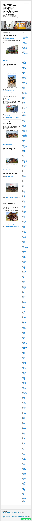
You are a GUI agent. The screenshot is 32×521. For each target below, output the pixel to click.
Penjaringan (24, 396)
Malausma (24, 342)
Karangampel (24, 285)
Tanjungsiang (24, 476)
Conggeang (24, 225)
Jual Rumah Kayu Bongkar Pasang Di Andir (11, 92)
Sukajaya (24, 447)
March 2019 (24, 98)
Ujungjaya (24, 491)
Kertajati (24, 307)
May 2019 (24, 96)
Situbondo (24, 437)
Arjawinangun (24, 125)
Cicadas (24, 189)
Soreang (24, 441)
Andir (6, 59)
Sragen (24, 442)
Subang (24, 443)
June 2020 (24, 87)
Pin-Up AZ (24, 399)
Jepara (24, 273)
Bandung (8, 226)
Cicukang (24, 191)
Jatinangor (24, 267)
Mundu (24, 354)
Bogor (23, 157)
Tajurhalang (24, 465)
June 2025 (24, 67)
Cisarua (24, 217)
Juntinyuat (24, 278)
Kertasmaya (24, 308)
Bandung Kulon (25, 135)
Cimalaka (24, 205)
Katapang (24, 291)
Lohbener (24, 331)
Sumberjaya (24, 455)
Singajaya (24, 436)
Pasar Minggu (24, 383)
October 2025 (24, 65)
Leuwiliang (24, 328)
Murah (14, 197)
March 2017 (24, 106)
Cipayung (24, 210)
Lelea (23, 323)
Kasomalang (24, 290)
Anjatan (24, 120)
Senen (24, 431)
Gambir (24, 238)
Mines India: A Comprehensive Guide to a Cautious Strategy (25, 53)
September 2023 (25, 74)
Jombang (24, 275)
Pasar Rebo (24, 384)
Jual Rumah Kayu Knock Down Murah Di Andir (12, 169)
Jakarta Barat (24, 257)
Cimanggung (24, 206)
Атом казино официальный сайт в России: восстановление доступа (12, 513)
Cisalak (24, 216)
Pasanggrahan (24, 382)
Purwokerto (24, 414)
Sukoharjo (24, 452)
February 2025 (24, 69)
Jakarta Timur (24, 259)
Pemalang (24, 394)
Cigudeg (24, 194)
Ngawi (23, 358)
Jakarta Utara (24, 260)
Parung (24, 379)
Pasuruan (24, 386)
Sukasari (24, 451)
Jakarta (24, 256)
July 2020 (24, 86)
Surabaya (24, 460)
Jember (24, 272)
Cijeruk (24, 196)
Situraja (24, 438)
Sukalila (24, 448)
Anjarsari (24, 119)
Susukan (24, 463)
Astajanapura (24, 127)
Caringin (24, 174)
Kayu (10, 92)
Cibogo (24, 187)
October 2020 (24, 84)
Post (23, 406)
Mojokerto (24, 353)
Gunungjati (24, 250)
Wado (23, 493)
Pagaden (24, 364)
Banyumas (24, 144)
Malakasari (24, 340)
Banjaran (24, 142)
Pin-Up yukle (24, 403)
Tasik (23, 477)
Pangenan (24, 373)
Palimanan (24, 366)
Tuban (23, 488)
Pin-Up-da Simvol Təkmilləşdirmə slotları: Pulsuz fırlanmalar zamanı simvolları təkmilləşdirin (15, 516)
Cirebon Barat (24, 214)
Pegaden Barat (24, 390)
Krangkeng (24, 317)
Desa (23, 229)
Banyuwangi (24, 145)
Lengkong (24, 327)
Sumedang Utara (25, 457)
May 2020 (24, 88)
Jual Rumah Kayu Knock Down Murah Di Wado (9, 167)
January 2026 (24, 63)
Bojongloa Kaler (25, 160)
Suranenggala (24, 461)
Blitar (23, 155)
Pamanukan (24, 368)
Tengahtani (24, 482)
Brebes (24, 167)
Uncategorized (24, 492)
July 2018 (24, 102)
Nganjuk (24, 357)
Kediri (23, 297)
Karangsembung (25, 287)
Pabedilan (24, 359)
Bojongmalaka (24, 162)
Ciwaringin (24, 221)
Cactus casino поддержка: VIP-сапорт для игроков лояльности (11, 512)
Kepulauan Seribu (25, 305)
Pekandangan (24, 392)
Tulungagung (24, 490)
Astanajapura (24, 128)
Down (23, 233)
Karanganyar (24, 286)
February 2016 (24, 109)
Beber (23, 149)
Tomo (23, 486)
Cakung (24, 172)
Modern (14, 143)
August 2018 (24, 101)
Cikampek (24, 197)
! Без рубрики (24, 115)
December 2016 (25, 107)
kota (23, 315)
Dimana (24, 231)
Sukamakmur (24, 449)
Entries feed (24, 502)
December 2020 (25, 82)
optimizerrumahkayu (12, 38)
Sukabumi (24, 444)
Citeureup (24, 220)
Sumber (24, 454)
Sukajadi (24, 446)
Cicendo (24, 190)
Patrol (23, 389)
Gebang (24, 241)
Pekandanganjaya (25, 393)
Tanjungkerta (24, 474)
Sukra (23, 453)
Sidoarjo (24, 434)
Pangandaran (24, 372)
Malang (24, 341)
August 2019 (24, 94)
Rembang (24, 423)
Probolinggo (24, 407)
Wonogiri (24, 496)
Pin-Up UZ (24, 402)
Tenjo (23, 483)
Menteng (24, 348)
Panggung (11, 59)
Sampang (24, 427)
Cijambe (24, 195)
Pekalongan (24, 391)
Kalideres (24, 280)
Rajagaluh (24, 417)
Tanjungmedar (24, 475)
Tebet (23, 479)
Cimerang (24, 207)
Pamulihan (24, 370)
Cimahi (24, 204)
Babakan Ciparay (25, 130)
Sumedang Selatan (25, 456)
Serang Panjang (25, 432)
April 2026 (24, 61)
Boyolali (24, 166)
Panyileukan (24, 375)
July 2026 (24, 60)
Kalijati (24, 281)
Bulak (23, 171)
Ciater (23, 181)
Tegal (23, 480)
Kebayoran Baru (25, 293)
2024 (23, 117)
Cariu (23, 175)
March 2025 (24, 68)
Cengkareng (24, 177)
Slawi (23, 439)
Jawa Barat (24, 271)
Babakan (24, 129)
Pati (23, 387)
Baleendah (24, 132)
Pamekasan (24, 369)
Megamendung (25, 347)
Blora (23, 156)
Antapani (24, 121)
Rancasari (24, 421)
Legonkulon (24, 322)
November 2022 (25, 76)
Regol (23, 422)
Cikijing (24, 200)
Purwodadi (24, 413)
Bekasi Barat (24, 151)
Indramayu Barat (25, 254)
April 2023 (24, 75)
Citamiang (24, 219)
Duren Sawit (24, 236)
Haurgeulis (24, 253)
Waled (23, 494)
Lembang (24, 326)
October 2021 (24, 77)
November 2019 (25, 91)
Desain (24, 230)
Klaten (24, 310)
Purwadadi (24, 411)
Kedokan (24, 298)
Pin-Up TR (24, 401)
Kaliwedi (24, 282)
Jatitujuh (24, 269)
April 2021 (24, 79)
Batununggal (24, 148)
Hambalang (24, 251)
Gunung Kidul (24, 248)
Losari (24, 334)
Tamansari (24, 468)
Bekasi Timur (24, 152)
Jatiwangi (24, 270)
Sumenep (24, 458)
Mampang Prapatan (25, 343)
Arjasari (24, 124)
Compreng (24, 224)
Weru (23, 495)
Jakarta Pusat (24, 258)
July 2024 (24, 72)
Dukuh (24, 234)
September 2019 (25, 93)
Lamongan (24, 321)
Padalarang (24, 362)
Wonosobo (24, 497)
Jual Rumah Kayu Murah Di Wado (7, 195)
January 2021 (24, 81)
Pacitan (24, 361)
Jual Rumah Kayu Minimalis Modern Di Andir (11, 144)
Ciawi (23, 182)
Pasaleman (24, 380)
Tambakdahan (24, 469)
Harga (23, 252)
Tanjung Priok (24, 473)
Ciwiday (24, 222)
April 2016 (24, 108)
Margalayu (24, 345)
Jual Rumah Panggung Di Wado (7, 57)
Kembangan (24, 303)
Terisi (23, 485)
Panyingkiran (24, 376)
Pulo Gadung (24, 409)
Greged (24, 244)
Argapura (24, 123)
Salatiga (24, 426)
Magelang (24, 336)
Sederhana (24, 429)
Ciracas (24, 213)
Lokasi (9, 59)
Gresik (24, 245)
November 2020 (25, 83)
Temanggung (24, 481)
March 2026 (24, 62)
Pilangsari (24, 398)
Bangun (24, 140)
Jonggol (24, 276)
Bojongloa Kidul (25, 161)
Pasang (14, 92)
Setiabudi (24, 433)
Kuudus (24, 320)
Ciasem (24, 180)
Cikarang (24, 198)
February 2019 (24, 99)
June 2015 (24, 112)
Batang (24, 147)
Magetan (24, 337)
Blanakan (24, 154)
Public (24, 408)
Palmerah (24, 367)
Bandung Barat (25, 134)
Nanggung (24, 355)
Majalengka (24, 339)
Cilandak (24, 202)
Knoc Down (24, 311)
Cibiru (23, 186)
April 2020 (24, 89)
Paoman (24, 377)
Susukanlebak (24, 464)
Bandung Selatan (25, 136)
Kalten (24, 283)
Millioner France (25, 349)
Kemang (24, 301)
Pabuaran (24, 360)
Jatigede (24, 266)
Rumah (13, 59)
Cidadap (24, 192)
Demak (24, 228)
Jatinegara (24, 268)
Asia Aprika (24, 126)
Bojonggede (24, 159)
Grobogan (24, 246)
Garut (23, 240)
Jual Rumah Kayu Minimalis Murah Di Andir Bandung (11, 227)
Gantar (24, 239)
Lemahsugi (24, 325)
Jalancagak (24, 261)
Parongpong (24, 378)
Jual (7, 59)
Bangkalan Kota (25, 138)
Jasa (23, 263)
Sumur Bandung (25, 459)
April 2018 (24, 103)
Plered (24, 404)
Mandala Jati (24, 344)
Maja (23, 338)
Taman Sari (24, 467)
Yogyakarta (24, 498)
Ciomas (24, 209)
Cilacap (24, 201)
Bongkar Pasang (25, 165)
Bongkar (8, 92)
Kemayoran (24, 302)
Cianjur (24, 179)
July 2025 (24, 66)
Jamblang (24, 262)
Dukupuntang (24, 235)
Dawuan (24, 227)
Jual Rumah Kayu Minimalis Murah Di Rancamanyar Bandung (11, 224)
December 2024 (25, 70)
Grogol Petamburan (25, 247)
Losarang (24, 333)
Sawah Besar (24, 428)
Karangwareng (24, 288)
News (23, 356)
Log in (24, 501)
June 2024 (24, 73)
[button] (26, 519)
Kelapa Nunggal (25, 300)
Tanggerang (24, 472)
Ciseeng (24, 218)
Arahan (24, 122)
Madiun (24, 335)
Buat (23, 170)
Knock (24, 312)
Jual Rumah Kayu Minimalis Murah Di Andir (11, 198)
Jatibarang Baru (25, 265)
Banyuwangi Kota (25, 146)
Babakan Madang (25, 131)
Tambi (23, 470)
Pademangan (24, 363)
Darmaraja (24, 226)
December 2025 (25, 64)
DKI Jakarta (24, 232)
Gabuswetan (24, 237)
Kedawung (24, 296)
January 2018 (24, 104)
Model (23, 351)
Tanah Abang (24, 471)
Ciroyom (24, 215)
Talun (23, 466)
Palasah (24, 365)
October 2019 (24, 92)
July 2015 (24, 111)
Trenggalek (24, 487)
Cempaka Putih (25, 176)
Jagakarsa (24, 255)
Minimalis (12, 143)
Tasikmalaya (24, 478)
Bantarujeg (24, 143)
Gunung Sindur (25, 249)
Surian (24, 462)
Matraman (24, 346)
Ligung (24, 330)
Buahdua (24, 169)
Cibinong (24, 185)
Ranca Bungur (24, 419)
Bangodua (24, 139)
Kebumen (24, 295)
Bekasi (24, 150)
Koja (23, 313)
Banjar (24, 141)
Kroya (23, 318)
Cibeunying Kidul (25, 184)
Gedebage (24, 242)
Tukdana (24, 489)
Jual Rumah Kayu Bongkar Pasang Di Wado (9, 90)
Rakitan (24, 418)
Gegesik (24, 243)
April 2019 (24, 97)
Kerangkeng (24, 306)
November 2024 (25, 71)
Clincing (24, 223)
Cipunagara (24, 212)
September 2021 (25, 78)
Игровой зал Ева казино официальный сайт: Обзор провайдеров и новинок (25, 45)
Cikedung (24, 199)
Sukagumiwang (25, 445)
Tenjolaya (24, 484)
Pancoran (24, 371)
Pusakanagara (24, 416)
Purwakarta (24, 412)
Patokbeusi (24, 388)
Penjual (24, 397)
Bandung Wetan (25, 137)
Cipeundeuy (24, 211)
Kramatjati (24, 316)
